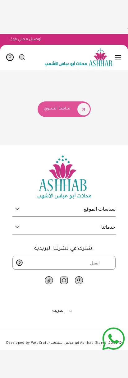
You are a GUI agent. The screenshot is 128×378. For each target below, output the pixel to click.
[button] (118, 57)
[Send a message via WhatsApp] (113, 338)
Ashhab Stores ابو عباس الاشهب (79, 343)
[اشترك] (19, 263)
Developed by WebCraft (27, 343)
